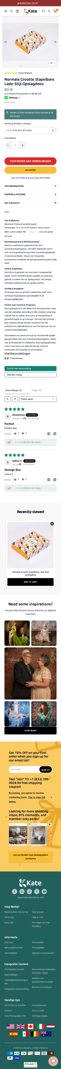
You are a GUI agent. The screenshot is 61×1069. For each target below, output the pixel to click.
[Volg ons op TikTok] (29, 891)
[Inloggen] (49, 11)
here (32, 232)
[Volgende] (55, 42)
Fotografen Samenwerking (16, 989)
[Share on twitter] (55, 434)
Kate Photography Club (15, 1016)
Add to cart (30, 582)
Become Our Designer (42, 987)
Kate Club (8, 922)
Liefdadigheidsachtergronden (16, 982)
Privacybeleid (38, 947)
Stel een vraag (14, 374)
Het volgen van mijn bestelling (41, 924)
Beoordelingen (11, 974)
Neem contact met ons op (16, 912)
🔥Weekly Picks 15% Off (27, 3)
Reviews (8, 1010)
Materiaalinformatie (13, 947)
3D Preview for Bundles (15, 1005)
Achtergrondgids (39, 1016)
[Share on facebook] (49, 434)
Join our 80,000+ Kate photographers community (30, 857)
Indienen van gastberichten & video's (42, 980)
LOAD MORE (31, 730)
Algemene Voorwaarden (43, 953)
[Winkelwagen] (55, 11)
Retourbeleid (38, 942)
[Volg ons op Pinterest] (36, 891)
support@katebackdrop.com (30, 897)
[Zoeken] (11, 11)
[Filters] (15, 399)
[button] (11, 73)
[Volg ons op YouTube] (44, 891)
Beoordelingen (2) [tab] (14, 390)
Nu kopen (30, 170)
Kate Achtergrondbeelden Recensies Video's (43, 971)
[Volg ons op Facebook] (14, 891)
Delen (6, 211)
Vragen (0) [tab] (36, 390)
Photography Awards (14, 969)
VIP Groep (9, 917)
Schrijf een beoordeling (19, 368)
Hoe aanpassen (39, 1005)
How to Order (38, 1010)
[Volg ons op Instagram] (22, 891)
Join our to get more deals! (30, 178)
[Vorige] (5, 42)
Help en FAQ (37, 917)
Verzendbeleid (10, 953)
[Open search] (7, 399)
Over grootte (38, 912)
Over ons (8, 942)
